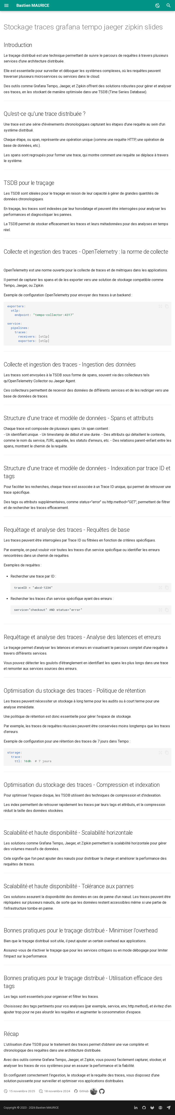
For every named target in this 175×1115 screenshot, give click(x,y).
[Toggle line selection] (160, 306)
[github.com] (144, 1107)
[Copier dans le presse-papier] (167, 306)
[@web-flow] (102, 1091)
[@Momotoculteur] (93, 1091)
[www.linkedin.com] (135, 1107)
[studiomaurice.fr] (160, 1107)
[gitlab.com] (152, 1107)
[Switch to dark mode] (157, 5)
